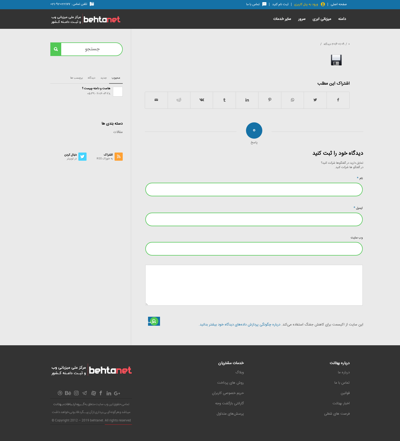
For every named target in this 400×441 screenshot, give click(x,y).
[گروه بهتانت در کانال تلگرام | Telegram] (84, 395)
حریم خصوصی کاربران (228, 393)
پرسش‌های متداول (230, 414)
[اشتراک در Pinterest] (270, 100)
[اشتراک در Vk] (201, 100)
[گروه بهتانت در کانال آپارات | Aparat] (94, 395)
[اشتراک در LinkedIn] (247, 100)
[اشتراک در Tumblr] (224, 100)
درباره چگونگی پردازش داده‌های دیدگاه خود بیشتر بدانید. (239, 325)
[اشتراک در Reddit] (179, 100)
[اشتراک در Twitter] (315, 100)
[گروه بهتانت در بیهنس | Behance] (68, 394)
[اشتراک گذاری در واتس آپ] (292, 100)
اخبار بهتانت (341, 403)
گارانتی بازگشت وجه (229, 403)
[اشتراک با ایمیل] (156, 100)
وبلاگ (239, 372)
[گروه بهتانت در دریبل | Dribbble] (60, 395)
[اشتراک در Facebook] (338, 100)
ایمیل (358, 208)
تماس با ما (342, 383)
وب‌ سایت (357, 237)
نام (360, 178)
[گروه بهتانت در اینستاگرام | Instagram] (76, 395)
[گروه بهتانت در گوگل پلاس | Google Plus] (117, 394)
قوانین (345, 393)
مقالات (118, 132)
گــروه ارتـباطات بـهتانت (68, 404)
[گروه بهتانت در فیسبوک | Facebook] (101, 395)
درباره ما (344, 372)
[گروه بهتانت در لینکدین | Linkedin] (109, 394)
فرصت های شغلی (337, 414)
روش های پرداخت (230, 383)
